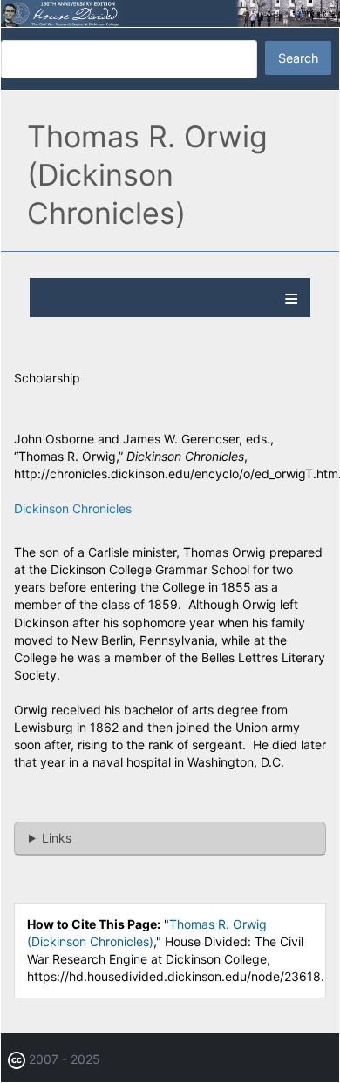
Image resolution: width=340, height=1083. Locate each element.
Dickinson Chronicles (73, 508)
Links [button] (56, 837)
